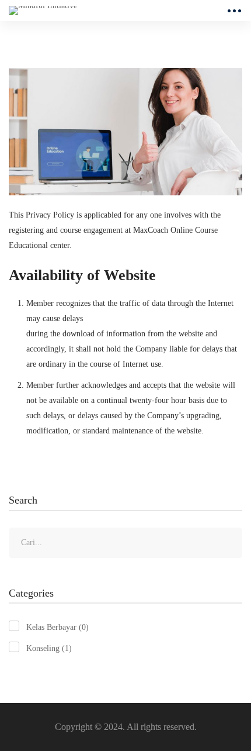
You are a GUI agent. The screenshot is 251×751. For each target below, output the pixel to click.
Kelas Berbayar (57, 627)
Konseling (49, 648)
